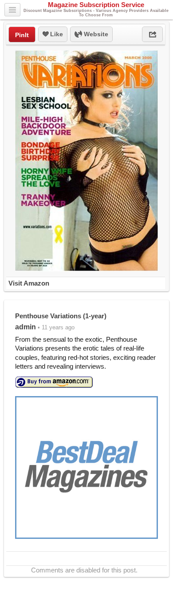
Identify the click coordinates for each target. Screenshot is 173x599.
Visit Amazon (28, 283)
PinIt (22, 34)
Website (95, 34)
